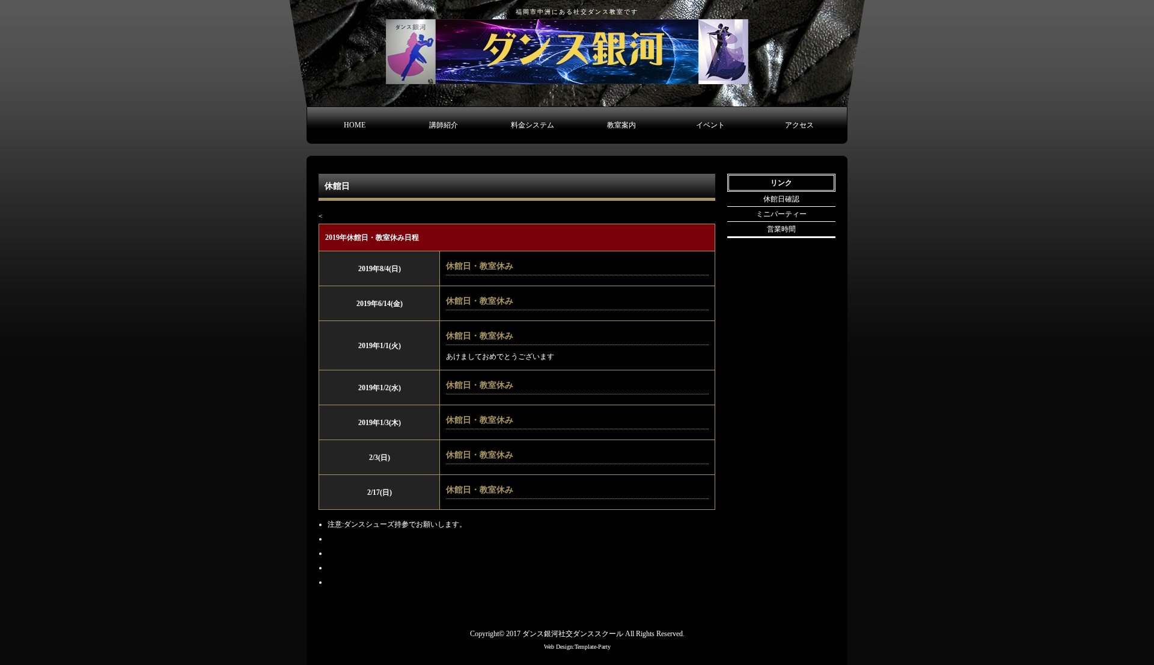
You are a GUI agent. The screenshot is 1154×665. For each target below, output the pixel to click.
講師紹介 (443, 125)
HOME (354, 125)
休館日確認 (781, 199)
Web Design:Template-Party (577, 646)
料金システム (532, 125)
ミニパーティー (781, 214)
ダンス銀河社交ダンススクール (572, 634)
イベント (710, 125)
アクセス (799, 125)
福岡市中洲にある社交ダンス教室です (577, 11)
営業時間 (781, 229)
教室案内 (621, 125)
